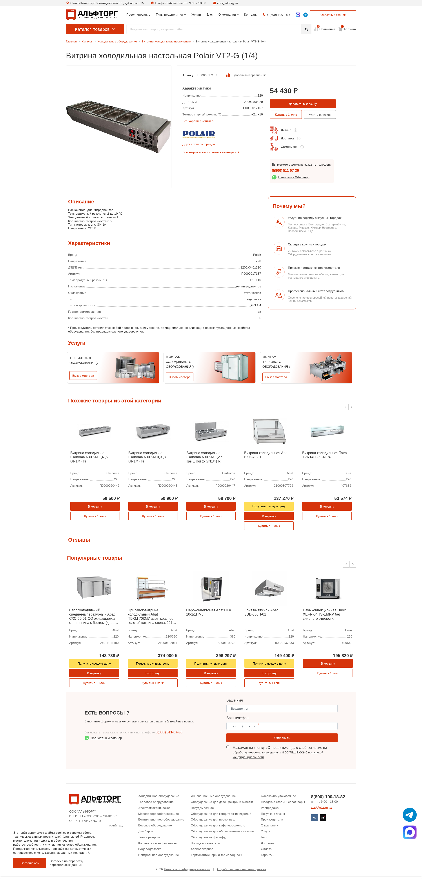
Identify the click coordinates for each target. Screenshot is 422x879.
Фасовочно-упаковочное (278, 796)
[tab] (68, 216)
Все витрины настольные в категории (209, 152)
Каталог (92, 29)
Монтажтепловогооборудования (275, 361)
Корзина (349, 28)
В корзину (95, 506)
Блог (264, 837)
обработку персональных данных (257, 752)
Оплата (266, 849)
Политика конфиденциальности (187, 869)
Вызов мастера (83, 375)
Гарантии (267, 855)
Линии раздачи (149, 837)
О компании (269, 825)
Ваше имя (234, 700)
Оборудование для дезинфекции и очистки (222, 802)
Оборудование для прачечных (213, 819)
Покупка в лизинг (273, 813)
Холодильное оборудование (158, 796)
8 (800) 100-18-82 (279, 14)
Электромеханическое (154, 808)
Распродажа (270, 808)
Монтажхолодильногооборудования (179, 361)
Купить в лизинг (320, 114)
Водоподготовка (149, 849)
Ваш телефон (237, 718)
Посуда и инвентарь (205, 843)
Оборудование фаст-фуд (209, 837)
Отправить (281, 738)
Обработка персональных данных (241, 869)
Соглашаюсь (30, 863)
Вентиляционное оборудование (161, 819)
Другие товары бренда (198, 144)
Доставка (287, 138)
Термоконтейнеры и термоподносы (216, 855)
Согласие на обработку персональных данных (66, 862)
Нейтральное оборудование (158, 855)
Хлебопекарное (202, 849)
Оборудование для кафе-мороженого (218, 825)
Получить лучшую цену (269, 506)
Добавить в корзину (303, 104)
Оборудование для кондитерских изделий (221, 813)
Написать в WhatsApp (293, 177)
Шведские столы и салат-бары (283, 802)
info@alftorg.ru (227, 3)
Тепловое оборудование (156, 802)
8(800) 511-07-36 (285, 170)
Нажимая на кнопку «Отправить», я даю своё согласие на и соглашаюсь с (280, 752)
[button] (351, 407)
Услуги (265, 831)
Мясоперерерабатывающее (158, 813)
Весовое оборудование (155, 825)
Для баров (145, 831)
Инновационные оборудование (213, 796)
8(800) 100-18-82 (328, 796)
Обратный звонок (333, 14)
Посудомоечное (202, 808)
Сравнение (326, 29)
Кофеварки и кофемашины (157, 843)
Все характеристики (196, 121)
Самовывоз (289, 146)
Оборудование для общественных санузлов (222, 831)
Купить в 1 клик (286, 114)
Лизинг (286, 130)
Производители (272, 819)
